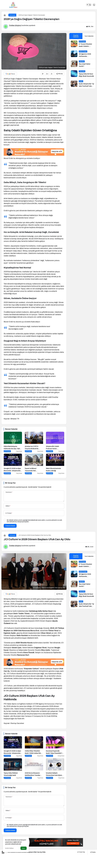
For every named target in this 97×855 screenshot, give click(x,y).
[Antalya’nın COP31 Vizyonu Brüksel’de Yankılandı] (34, 442)
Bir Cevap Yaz (10, 483)
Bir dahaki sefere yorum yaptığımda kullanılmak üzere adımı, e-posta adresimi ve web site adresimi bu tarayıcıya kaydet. (34, 520)
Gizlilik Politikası (9, 848)
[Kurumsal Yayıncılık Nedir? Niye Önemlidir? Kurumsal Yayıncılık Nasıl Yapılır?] (55, 746)
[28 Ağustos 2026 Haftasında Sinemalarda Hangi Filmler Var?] (82, 54)
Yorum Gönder (10, 526)
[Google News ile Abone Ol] (10, 74)
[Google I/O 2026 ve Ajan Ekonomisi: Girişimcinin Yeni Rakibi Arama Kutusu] (13, 464)
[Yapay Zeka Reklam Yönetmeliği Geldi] (13, 768)
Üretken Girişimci (15, 25)
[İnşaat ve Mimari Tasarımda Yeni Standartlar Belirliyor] (34, 464)
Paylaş (93, 852)
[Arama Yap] (94, 4)
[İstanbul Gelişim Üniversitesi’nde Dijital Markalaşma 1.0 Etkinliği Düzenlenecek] (55, 768)
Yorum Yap (82, 852)
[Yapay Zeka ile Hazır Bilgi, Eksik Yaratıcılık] (82, 74)
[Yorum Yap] (43, 74)
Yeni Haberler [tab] (88, 36)
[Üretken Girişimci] (13, 4)
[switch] (89, 4)
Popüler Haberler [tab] (76, 36)
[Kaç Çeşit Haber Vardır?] (82, 64)
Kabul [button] (23, 848)
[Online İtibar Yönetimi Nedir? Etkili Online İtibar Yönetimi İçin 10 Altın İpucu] (34, 746)
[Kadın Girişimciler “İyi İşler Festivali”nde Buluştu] (82, 84)
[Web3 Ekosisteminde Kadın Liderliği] (55, 464)
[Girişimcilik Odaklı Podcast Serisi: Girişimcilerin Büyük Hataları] (55, 442)
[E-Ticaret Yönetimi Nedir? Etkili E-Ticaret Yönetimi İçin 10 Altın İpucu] (82, 44)
